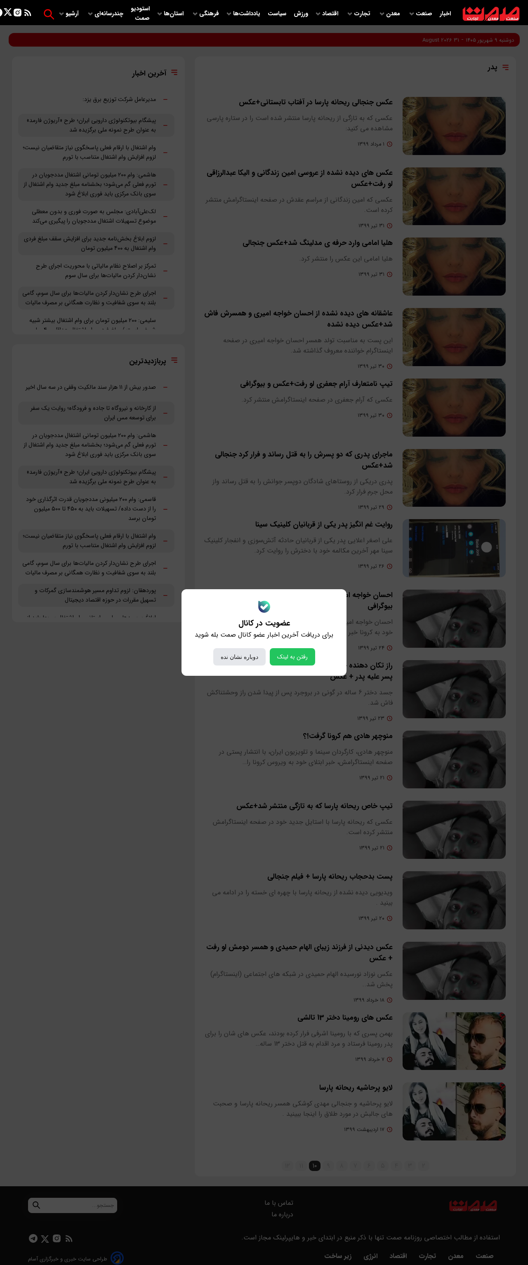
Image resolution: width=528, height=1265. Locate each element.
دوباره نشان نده (239, 657)
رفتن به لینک (292, 656)
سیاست (278, 14)
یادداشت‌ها (247, 14)
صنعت (425, 14)
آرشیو (73, 14)
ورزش (301, 14)
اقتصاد (331, 14)
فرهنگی (209, 14)
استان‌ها (174, 14)
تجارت (363, 14)
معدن (394, 14)
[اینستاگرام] (17, 14)
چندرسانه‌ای (109, 14)
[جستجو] (48, 14)
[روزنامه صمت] (491, 14)
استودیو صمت (140, 13)
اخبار (445, 14)
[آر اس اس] (28, 14)
